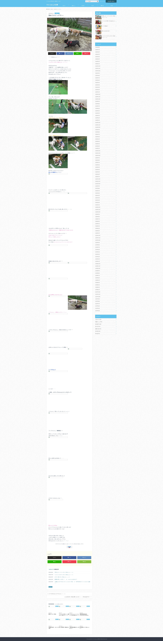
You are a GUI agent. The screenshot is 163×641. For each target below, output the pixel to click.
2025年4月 (97, 84)
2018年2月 (97, 287)
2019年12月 (97, 235)
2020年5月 (97, 223)
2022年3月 (97, 171)
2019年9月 (97, 242)
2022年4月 (97, 169)
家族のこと (73, 5)
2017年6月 (97, 306)
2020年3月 (97, 228)
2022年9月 (97, 157)
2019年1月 (97, 261)
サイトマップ (102, 1)
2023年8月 (97, 131)
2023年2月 (97, 146)
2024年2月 (97, 117)
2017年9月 (97, 298)
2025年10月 (97, 70)
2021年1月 (97, 204)
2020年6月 (97, 221)
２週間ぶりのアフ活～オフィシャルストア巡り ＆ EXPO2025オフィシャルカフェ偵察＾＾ (72, 582)
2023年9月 (97, 129)
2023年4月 (97, 141)
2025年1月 (97, 91)
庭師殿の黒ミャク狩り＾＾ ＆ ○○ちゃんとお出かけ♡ (66, 579)
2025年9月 (97, 73)
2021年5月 (97, 195)
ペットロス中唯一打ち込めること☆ (108, 21)
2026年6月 (97, 51)
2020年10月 (97, 211)
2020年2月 (97, 230)
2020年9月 (97, 214)
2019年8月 (97, 244)
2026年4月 (97, 56)
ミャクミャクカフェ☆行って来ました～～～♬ (64, 574)
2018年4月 (97, 282)
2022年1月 (97, 176)
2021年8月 (97, 188)
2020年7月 (97, 218)
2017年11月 (97, 294)
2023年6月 (97, 136)
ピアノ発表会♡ (105, 26)
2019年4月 (97, 254)
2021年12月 (97, 178)
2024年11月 (97, 96)
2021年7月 (97, 190)
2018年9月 (97, 270)
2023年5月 (97, 139)
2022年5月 (97, 167)
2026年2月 (97, 61)
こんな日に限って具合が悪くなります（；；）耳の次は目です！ (77, 596)
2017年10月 (97, 296)
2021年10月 (97, 183)
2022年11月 (97, 153)
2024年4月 (97, 113)
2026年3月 (97, 59)
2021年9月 (97, 186)
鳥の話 (97, 333)
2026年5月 (97, 54)
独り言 (93, 5)
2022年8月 (97, 160)
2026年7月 (97, 49)
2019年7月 (97, 247)
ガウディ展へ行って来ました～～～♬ (62, 577)
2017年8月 (97, 301)
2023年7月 (97, 134)
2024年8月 (97, 103)
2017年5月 (97, 308)
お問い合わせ (111, 1)
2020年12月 (97, 207)
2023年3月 (97, 143)
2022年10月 (97, 155)
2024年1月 (97, 120)
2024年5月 (97, 110)
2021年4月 (97, 197)
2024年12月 (97, 94)
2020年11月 (97, 209)
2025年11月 (97, 68)
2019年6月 (97, 249)
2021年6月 (97, 193)
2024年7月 (97, 106)
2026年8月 (97, 47)
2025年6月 (97, 80)
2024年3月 (97, 115)
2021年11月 (97, 181)
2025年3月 (97, 87)
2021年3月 (97, 200)
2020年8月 (97, 216)
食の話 (112, 5)
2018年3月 (97, 284)
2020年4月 (97, 226)
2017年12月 (97, 291)
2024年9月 (97, 101)
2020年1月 (97, 233)
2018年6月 (97, 277)
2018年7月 (97, 275)
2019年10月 (97, 240)
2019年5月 (97, 251)
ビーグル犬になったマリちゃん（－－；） (57, 593)
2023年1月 (97, 148)
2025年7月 (97, 77)
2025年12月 (97, 66)
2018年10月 (97, 268)
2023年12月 (97, 122)
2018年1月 (97, 289)
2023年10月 (97, 127)
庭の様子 (83, 5)
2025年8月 (97, 75)
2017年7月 (97, 303)
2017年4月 (97, 310)
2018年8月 (97, 273)
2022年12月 (97, 150)
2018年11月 (97, 266)
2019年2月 (97, 259)
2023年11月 (97, 124)
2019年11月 (97, 237)
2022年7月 (97, 162)
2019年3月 (97, 256)
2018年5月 (97, 280)
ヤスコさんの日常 (52, 5)
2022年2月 (97, 174)
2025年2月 (97, 89)
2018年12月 (97, 263)
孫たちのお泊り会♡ (106, 30)
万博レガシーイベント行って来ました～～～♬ (64, 572)
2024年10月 (97, 99)
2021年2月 (97, 202)
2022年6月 (97, 164)
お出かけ (64, 5)
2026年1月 (97, 63)
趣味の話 (102, 5)
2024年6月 (97, 108)
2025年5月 (97, 82)
